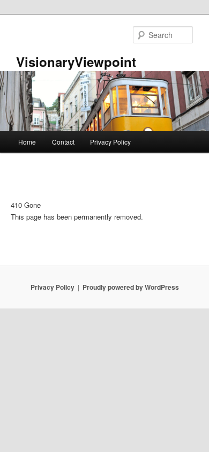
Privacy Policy (110, 141)
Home (27, 141)
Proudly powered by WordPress (131, 287)
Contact (63, 141)
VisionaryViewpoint (76, 61)
